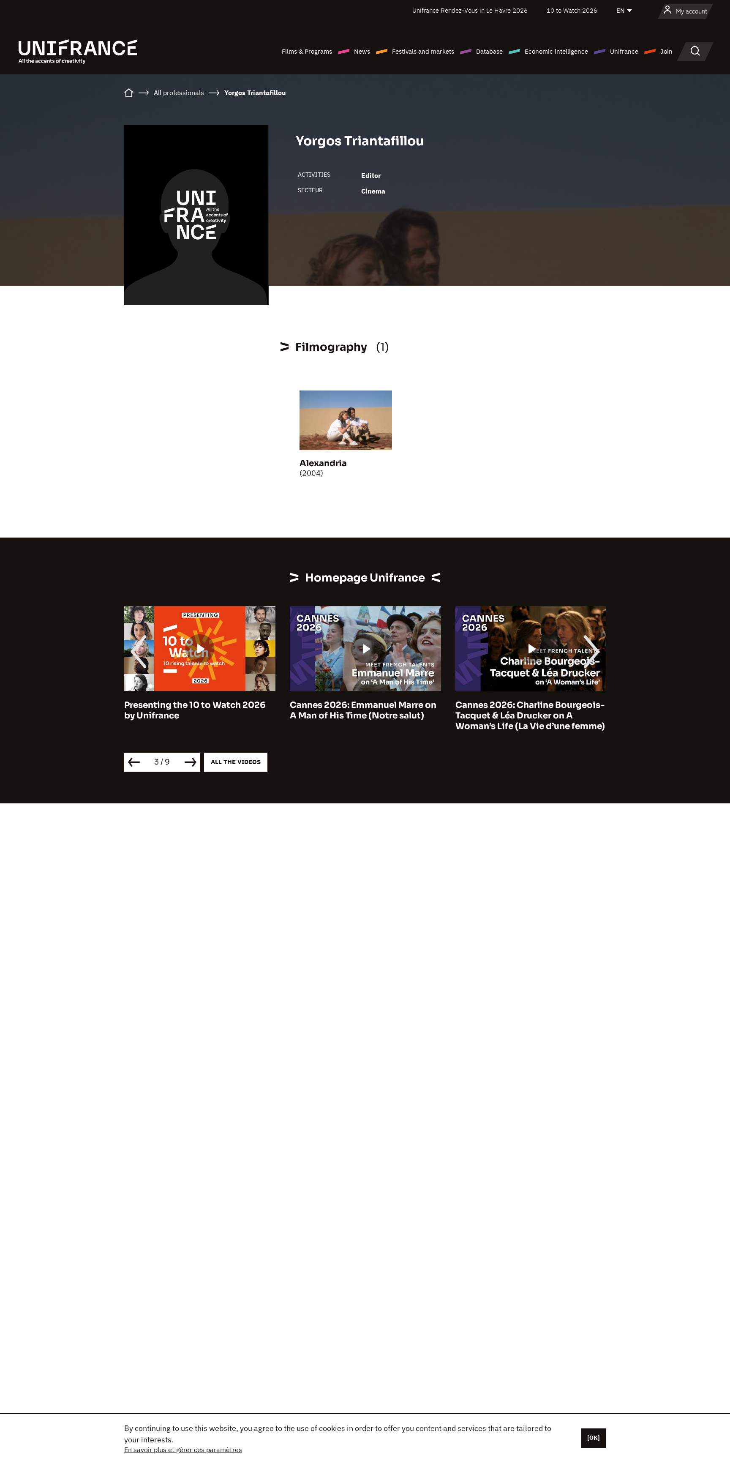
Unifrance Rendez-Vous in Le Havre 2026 (470, 10)
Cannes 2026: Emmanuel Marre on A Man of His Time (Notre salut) (197, 710)
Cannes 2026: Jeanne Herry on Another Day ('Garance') (520, 710)
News (362, 51)
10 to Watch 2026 (572, 10)
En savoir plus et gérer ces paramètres (183, 1449)
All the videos (236, 762)
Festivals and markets (423, 51)
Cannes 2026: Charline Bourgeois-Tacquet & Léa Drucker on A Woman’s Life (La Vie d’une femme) (364, 716)
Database (489, 51)
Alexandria (323, 463)
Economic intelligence (556, 51)
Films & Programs (307, 51)
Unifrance (624, 51)
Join (666, 51)
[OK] (593, 1438)
